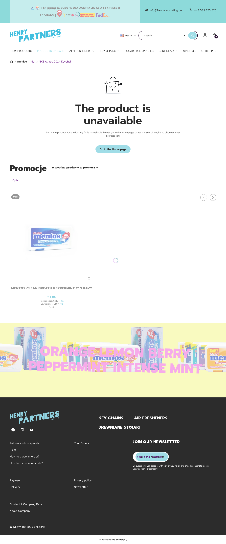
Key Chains (110, 418)
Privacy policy (83, 480)
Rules (13, 449)
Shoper (38, 526)
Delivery (15, 487)
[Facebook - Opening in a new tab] (13, 429)
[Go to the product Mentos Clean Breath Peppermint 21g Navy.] (51, 238)
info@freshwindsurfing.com (167, 10)
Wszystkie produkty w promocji (73, 168)
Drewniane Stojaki (119, 427)
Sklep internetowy (112, 539)
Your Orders (81, 443)
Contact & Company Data (26, 504)
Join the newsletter (152, 456)
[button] (192, 35)
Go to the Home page (113, 149)
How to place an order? (24, 456)
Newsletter (81, 487)
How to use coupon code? (26, 463)
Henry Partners (11, 61)
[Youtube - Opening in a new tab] (31, 429)
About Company (20, 510)
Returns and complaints (24, 443)
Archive (22, 61)
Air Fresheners (150, 418)
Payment (15, 480)
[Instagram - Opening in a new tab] (22, 429)
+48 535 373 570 (205, 10)
